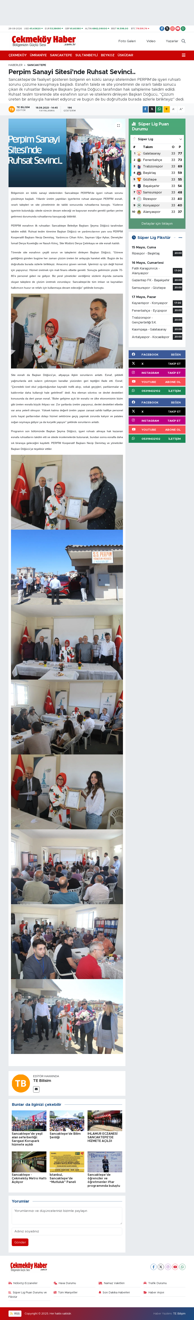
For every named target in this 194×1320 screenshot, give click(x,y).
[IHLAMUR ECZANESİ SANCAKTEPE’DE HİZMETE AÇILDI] (105, 1120)
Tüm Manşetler (67, 1292)
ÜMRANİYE (38, 55)
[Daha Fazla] (166, 109)
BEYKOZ (107, 55)
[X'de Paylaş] (152, 109)
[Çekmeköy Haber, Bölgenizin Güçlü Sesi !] (44, 41)
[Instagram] (168, 1267)
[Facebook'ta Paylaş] (145, 109)
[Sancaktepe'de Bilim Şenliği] (67, 1120)
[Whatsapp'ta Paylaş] (159, 109)
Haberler (16, 65)
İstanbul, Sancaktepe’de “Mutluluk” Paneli (63, 1178)
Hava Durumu (67, 1283)
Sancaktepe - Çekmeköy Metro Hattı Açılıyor (29, 1178)
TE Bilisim (42, 1081)
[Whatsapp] (182, 1267)
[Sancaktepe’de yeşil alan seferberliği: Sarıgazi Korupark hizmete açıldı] (29, 1120)
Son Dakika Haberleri (116, 1292)
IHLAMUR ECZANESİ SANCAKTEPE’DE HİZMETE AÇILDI (102, 1137)
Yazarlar (172, 41)
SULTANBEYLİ (86, 55)
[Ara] (183, 41)
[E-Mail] (36, 1089)
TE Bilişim (179, 1313)
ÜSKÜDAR (125, 55)
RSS (17, 1313)
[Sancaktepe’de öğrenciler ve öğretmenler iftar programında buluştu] (105, 1161)
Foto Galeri (127, 41)
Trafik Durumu (157, 1283)
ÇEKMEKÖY (18, 55)
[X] (161, 1267)
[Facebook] (153, 1267)
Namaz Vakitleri (114, 1283)
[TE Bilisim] (21, 1083)
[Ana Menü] (183, 55)
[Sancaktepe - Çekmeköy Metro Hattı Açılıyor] (29, 1161)
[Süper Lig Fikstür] (180, 237)
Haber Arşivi (156, 1292)
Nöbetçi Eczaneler (25, 1283)
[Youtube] (175, 1267)
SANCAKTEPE (61, 55)
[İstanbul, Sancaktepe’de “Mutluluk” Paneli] (67, 1161)
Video (151, 41)
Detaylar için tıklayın (157, 223)
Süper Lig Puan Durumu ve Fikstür (28, 1294)
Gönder (20, 1242)
